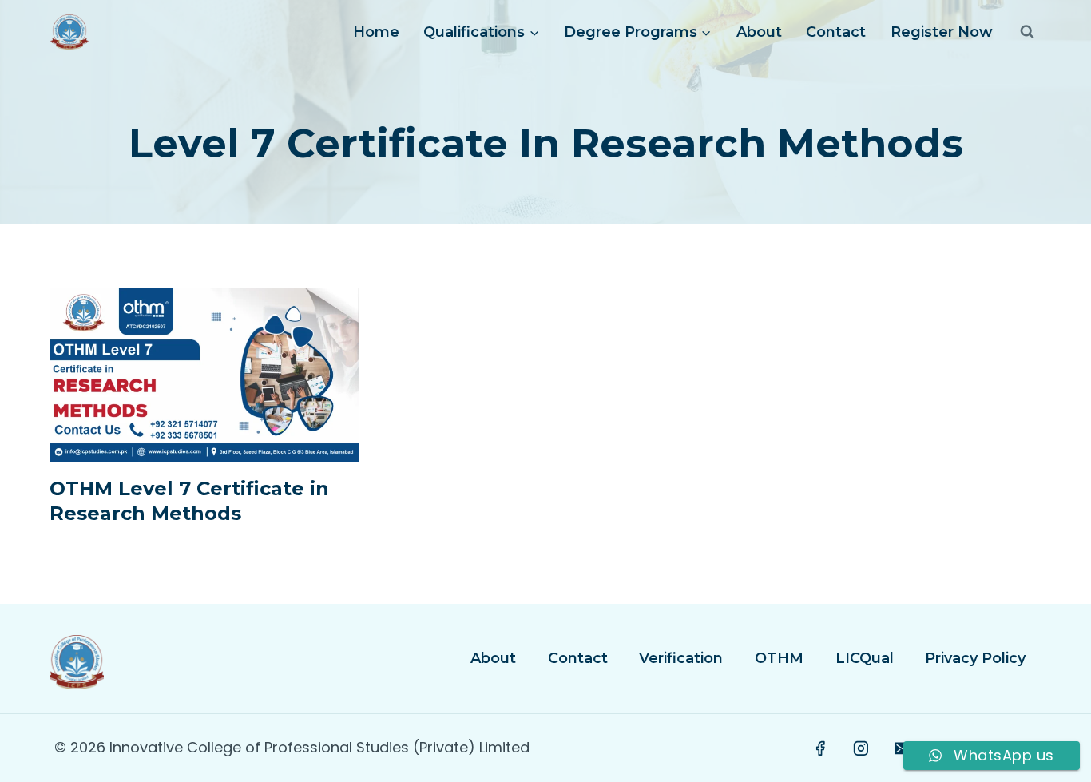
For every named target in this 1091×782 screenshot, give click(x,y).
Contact (836, 32)
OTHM (779, 658)
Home (376, 32)
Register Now (942, 32)
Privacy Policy (975, 658)
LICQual (864, 658)
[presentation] (204, 375)
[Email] (902, 748)
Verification (681, 658)
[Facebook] (820, 748)
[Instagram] (862, 748)
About (759, 32)
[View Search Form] (1027, 32)
